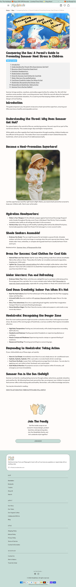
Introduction (16, 65)
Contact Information (14, 545)
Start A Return (12, 559)
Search (10, 494)
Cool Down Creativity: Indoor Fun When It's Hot (27, 80)
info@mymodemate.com (17, 467)
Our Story (11, 506)
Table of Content (11, 61)
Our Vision (11, 509)
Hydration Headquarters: (20, 71)
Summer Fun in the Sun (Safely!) (22, 87)
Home (8, 10)
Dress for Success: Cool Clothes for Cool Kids (26, 76)
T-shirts (10, 487)
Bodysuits (10, 484)
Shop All (10, 491)
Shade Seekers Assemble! (20, 73)
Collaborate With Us (14, 516)
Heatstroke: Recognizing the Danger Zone (25, 82)
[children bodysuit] (38, 175)
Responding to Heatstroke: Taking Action (25, 85)
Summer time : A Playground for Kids (29, 247)
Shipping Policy (12, 531)
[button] (8, 5)
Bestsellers (11, 480)
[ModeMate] (34, 5)
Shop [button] (9, 475)
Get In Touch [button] (12, 551)
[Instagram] (38, 573)
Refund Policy (12, 534)
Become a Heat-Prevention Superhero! (24, 69)
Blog (13, 10)
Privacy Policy (12, 538)
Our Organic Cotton (13, 512)
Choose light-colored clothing (27, 264)
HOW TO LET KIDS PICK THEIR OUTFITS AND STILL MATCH (26, 390)
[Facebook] (35, 573)
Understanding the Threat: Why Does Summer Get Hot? (30, 67)
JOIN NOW (38, 441)
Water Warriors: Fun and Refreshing (24, 78)
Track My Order (12, 563)
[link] (61, 5)
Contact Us (11, 556)
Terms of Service (13, 541)
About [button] (10, 500)
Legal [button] (10, 525)
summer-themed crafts (42, 298)
